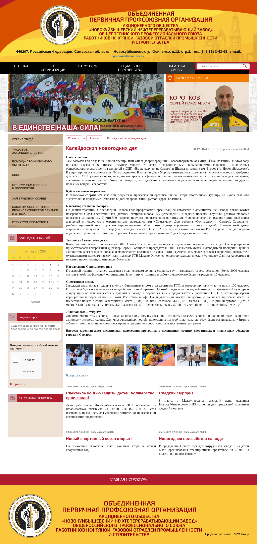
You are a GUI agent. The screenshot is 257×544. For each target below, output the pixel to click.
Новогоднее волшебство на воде (191, 439)
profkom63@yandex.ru (128, 56)
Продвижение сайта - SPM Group (227, 534)
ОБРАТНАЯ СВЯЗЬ (176, 68)
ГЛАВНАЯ (21, 66)
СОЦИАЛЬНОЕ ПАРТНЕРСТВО (130, 68)
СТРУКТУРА (87, 66)
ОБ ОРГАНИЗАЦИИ (53, 68)
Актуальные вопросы (35, 398)
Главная (73, 138)
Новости (94, 138)
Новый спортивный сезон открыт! (99, 439)
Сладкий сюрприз (176, 393)
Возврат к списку (77, 375)
